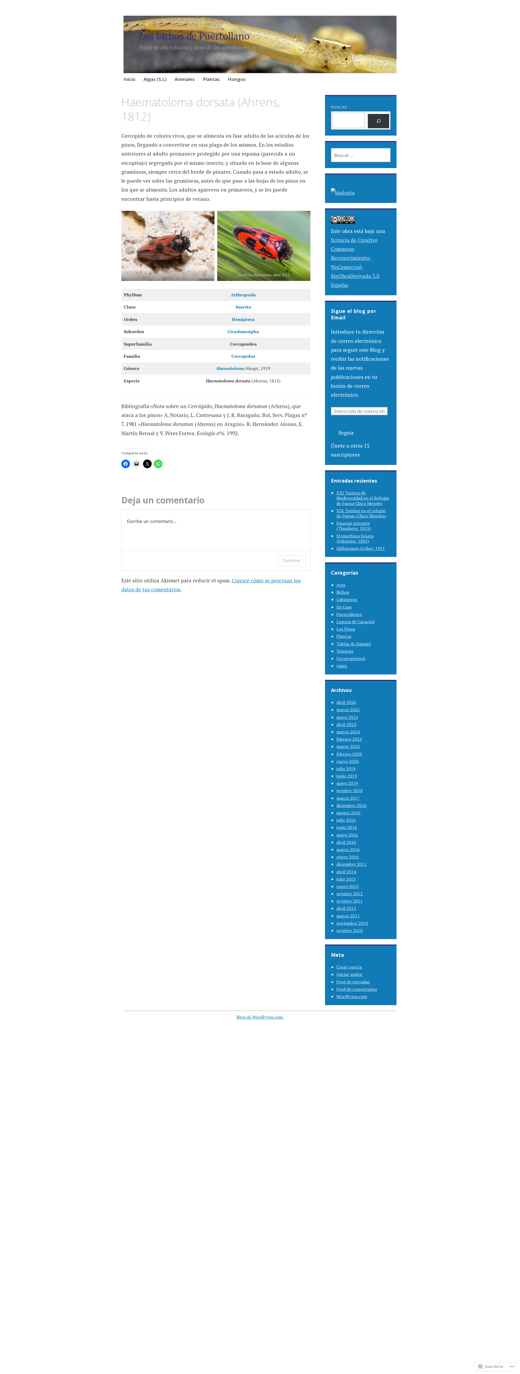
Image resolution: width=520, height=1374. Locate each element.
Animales (185, 79)
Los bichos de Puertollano (194, 35)
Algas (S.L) (155, 79)
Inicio (129, 79)
